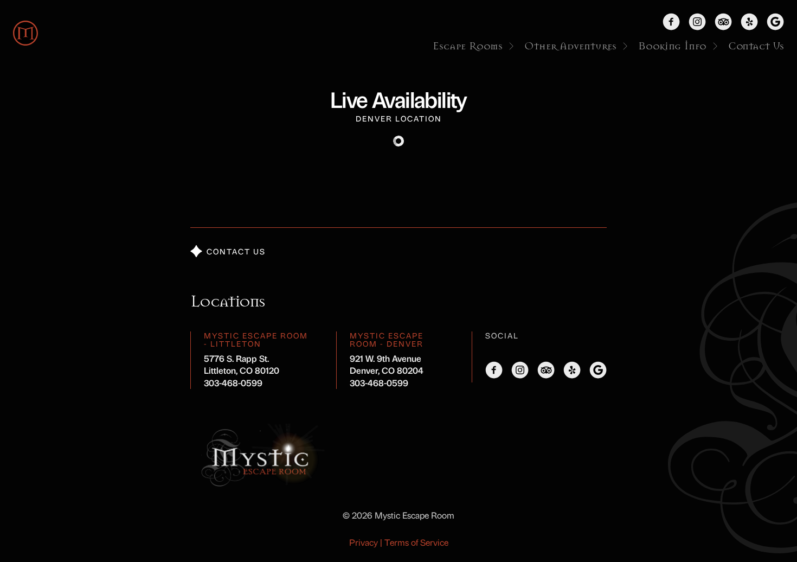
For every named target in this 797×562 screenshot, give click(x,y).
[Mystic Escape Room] (25, 33)
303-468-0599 (233, 382)
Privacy (363, 542)
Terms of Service (416, 542)
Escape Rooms (468, 46)
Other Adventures (570, 46)
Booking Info (672, 46)
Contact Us (756, 46)
